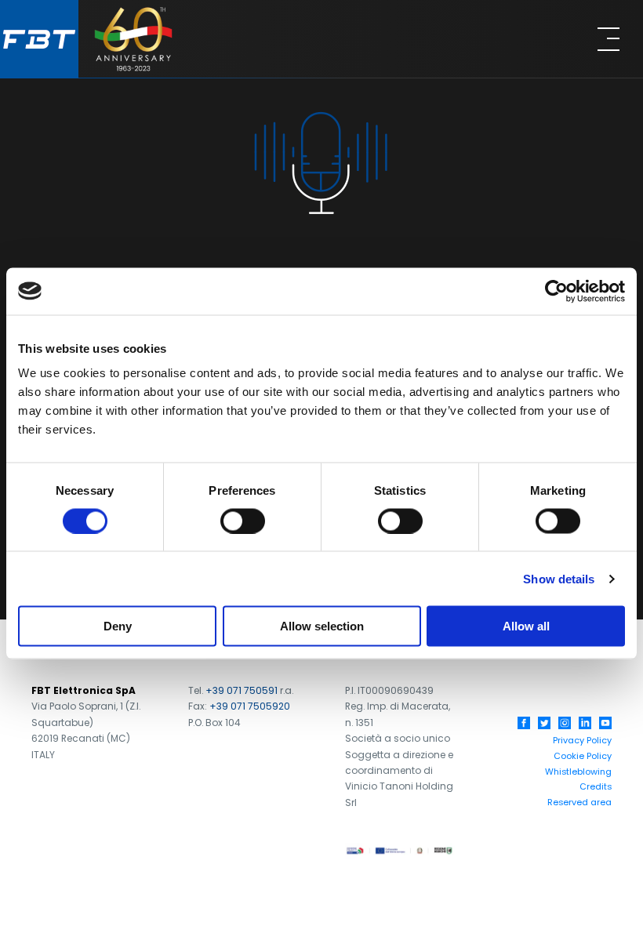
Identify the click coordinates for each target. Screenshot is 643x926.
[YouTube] (605, 723)
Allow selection (322, 626)
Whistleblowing (578, 771)
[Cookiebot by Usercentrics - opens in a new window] (556, 291)
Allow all (526, 626)
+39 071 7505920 (249, 706)
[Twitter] (544, 723)
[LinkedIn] (585, 723)
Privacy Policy (582, 740)
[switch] (242, 520)
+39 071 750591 (241, 690)
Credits (595, 786)
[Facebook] (524, 723)
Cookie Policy (583, 756)
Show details (558, 578)
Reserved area (579, 802)
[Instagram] (564, 723)
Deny (118, 626)
